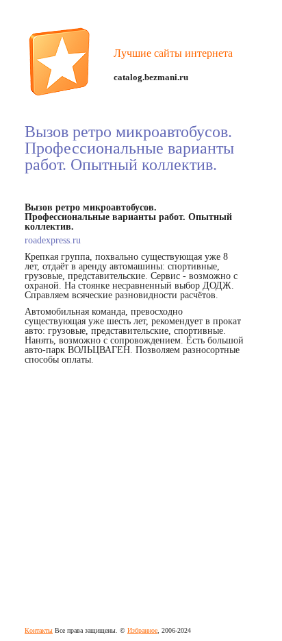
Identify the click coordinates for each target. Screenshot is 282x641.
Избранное (142, 630)
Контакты (39, 630)
